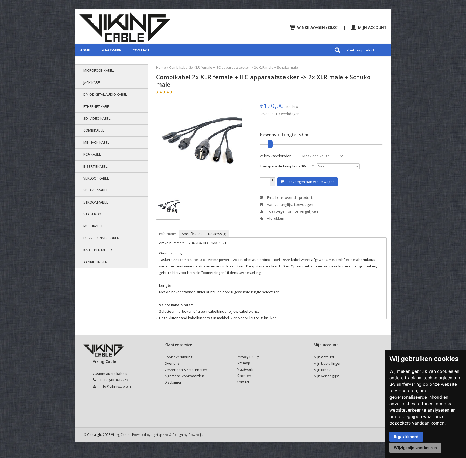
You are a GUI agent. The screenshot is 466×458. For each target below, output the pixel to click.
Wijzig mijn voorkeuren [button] (415, 447)
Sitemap (243, 362)
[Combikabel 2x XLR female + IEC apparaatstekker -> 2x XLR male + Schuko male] (199, 145)
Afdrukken (275, 218)
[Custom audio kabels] (153, 27)
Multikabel (93, 225)
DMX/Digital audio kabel (105, 94)
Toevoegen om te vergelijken (292, 211)
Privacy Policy (248, 356)
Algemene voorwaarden (184, 375)
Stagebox (92, 214)
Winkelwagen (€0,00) (318, 27)
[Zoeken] (337, 50)
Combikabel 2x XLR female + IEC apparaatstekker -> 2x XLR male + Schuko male (233, 67)
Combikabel (93, 130)
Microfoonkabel (98, 70)
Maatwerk (111, 50)
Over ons (172, 363)
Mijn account (372, 27)
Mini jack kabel (96, 142)
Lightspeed (159, 434)
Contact (141, 50)
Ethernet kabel (97, 106)
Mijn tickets (323, 369)
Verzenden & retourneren (186, 369)
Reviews (217, 233)
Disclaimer (173, 382)
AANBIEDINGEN (95, 262)
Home (85, 50)
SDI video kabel (96, 118)
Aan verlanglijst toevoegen (289, 204)
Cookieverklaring (178, 356)
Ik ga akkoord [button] (406, 436)
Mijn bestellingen (327, 363)
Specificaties (192, 233)
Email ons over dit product (289, 197)
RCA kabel (92, 154)
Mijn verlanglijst (326, 375)
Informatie (167, 233)
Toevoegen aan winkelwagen (309, 181)
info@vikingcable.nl (116, 386)
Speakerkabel (95, 190)
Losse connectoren (101, 238)
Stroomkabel (95, 202)
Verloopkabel (96, 178)
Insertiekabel (95, 166)
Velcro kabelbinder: (276, 155)
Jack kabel (92, 82)
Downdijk (195, 434)
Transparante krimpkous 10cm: (286, 166)
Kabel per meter (97, 249)
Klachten (244, 375)
